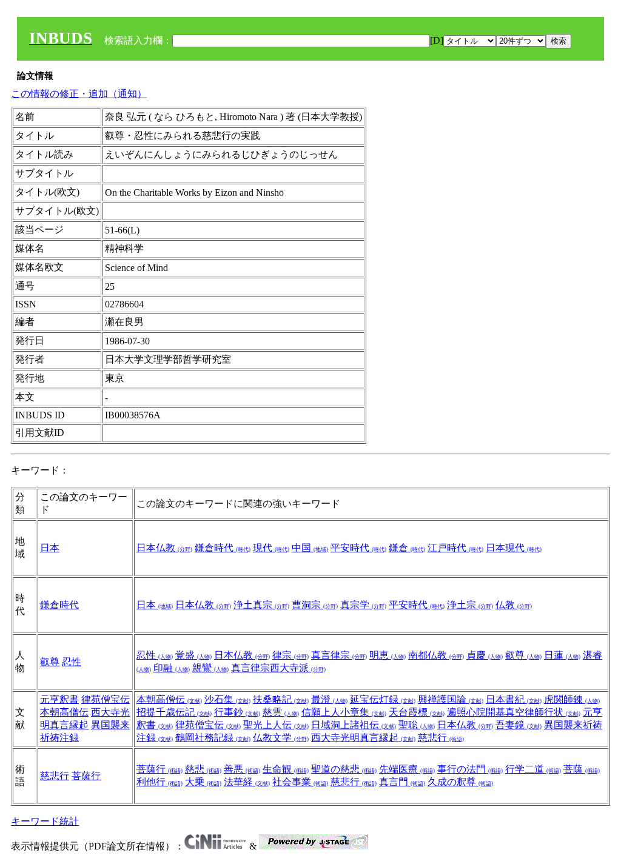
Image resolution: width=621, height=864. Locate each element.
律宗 (290, 655)
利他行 (159, 782)
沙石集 (227, 699)
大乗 (203, 782)
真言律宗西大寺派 (278, 668)
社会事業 (300, 782)
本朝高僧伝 (64, 712)
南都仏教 (436, 655)
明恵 (387, 655)
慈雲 (281, 712)
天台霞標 (417, 712)
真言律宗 (339, 655)
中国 (310, 548)
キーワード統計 (45, 821)
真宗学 (363, 605)
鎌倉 (407, 548)
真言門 (402, 782)
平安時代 (358, 548)
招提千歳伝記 (174, 712)
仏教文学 (281, 737)
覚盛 (193, 655)
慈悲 (203, 769)
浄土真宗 (261, 605)
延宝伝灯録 (382, 699)
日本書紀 (514, 699)
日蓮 (562, 655)
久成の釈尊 (460, 782)
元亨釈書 (59, 699)
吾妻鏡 (518, 725)
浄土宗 (470, 605)
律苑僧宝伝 (105, 699)
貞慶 (484, 655)
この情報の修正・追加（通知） (79, 94)
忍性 (71, 662)
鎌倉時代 (222, 548)
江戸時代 (455, 548)
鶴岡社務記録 (212, 737)
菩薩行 (86, 776)
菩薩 (581, 769)
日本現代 (514, 548)
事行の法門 (470, 769)
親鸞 (210, 668)
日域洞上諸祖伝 (353, 725)
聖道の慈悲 (344, 769)
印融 (171, 668)
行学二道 (533, 769)
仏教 (513, 605)
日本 (49, 548)
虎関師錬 (572, 699)
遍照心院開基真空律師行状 (513, 712)
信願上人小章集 (343, 712)
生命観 (286, 769)
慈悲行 (441, 737)
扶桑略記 (281, 699)
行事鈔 (237, 712)
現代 (271, 548)
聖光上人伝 (276, 725)
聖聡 (416, 725)
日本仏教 (164, 548)
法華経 (247, 782)
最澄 (329, 699)
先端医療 (407, 769)
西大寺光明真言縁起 (363, 737)
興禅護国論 (450, 699)
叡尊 (49, 662)
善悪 (242, 769)
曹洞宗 (315, 605)
